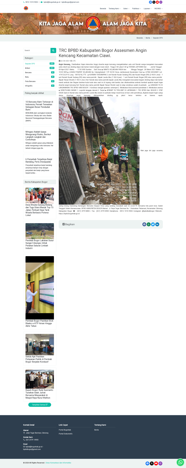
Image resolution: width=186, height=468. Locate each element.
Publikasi (135, 9)
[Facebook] (150, 2)
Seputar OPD (158, 38)
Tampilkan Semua (39, 405)
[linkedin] (157, 224)
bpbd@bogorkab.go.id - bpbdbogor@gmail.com (61, 2)
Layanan (147, 9)
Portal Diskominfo (65, 434)
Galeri (125, 9)
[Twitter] (153, 2)
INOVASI (157, 9)
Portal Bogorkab (65, 430)
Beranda (103, 9)
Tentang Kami (114, 9)
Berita (148, 38)
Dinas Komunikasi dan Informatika (58, 463)
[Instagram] (160, 2)
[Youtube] (157, 2)
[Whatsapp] (149, 224)
